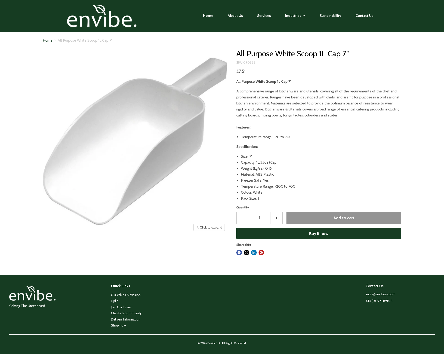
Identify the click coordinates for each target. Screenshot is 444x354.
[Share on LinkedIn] (254, 252)
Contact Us (364, 15)
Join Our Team (121, 307)
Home (208, 15)
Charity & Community (126, 313)
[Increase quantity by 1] (277, 218)
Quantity (242, 207)
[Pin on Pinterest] (261, 252)
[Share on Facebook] (239, 252)
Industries (293, 15)
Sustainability (330, 15)
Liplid (114, 301)
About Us (235, 15)
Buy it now (318, 233)
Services (264, 15)
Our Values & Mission (126, 295)
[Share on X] (246, 252)
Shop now (118, 325)
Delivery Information (125, 319)
